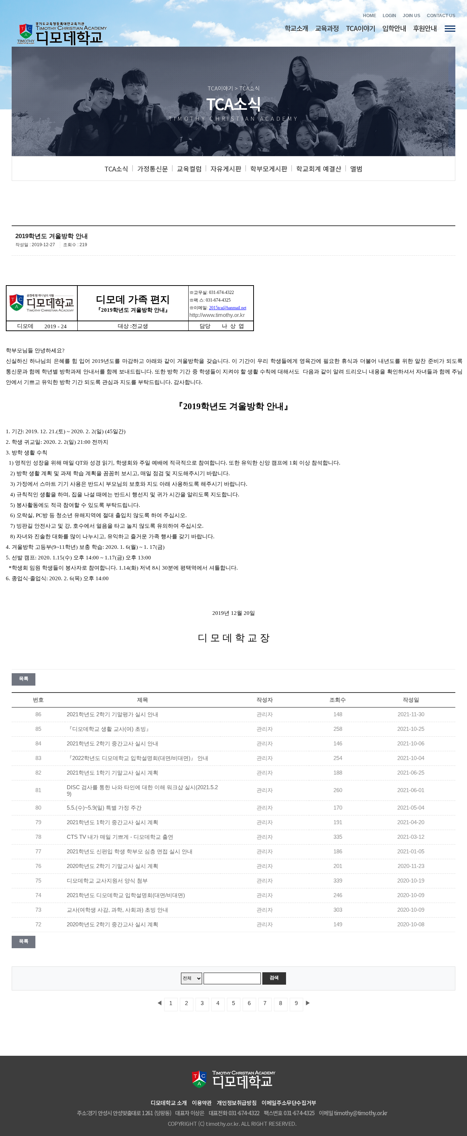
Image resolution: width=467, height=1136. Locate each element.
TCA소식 (116, 168)
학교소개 (296, 28)
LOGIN (389, 15)
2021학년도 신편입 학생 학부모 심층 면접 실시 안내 (130, 851)
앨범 (356, 168)
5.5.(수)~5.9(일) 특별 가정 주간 (104, 808)
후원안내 (424, 28)
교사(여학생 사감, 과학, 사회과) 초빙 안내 (117, 910)
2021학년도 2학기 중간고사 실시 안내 (112, 744)
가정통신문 (152, 168)
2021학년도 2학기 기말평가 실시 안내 (112, 714)
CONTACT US (441, 15)
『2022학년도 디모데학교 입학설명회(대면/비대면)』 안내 (137, 758)
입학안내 (394, 28)
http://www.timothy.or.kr (217, 315)
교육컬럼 (189, 168)
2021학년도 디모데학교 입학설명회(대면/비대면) (126, 895)
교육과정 (327, 28)
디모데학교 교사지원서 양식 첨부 (107, 881)
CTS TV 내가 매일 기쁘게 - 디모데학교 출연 (120, 837)
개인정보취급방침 (236, 1102)
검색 (274, 977)
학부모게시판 (268, 168)
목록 (23, 678)
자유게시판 (226, 168)
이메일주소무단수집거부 (289, 1102)
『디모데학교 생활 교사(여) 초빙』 (109, 729)
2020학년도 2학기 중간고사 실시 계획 (112, 924)
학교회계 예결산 (318, 168)
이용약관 (202, 1102)
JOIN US (411, 15)
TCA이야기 (360, 28)
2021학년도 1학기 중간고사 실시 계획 (112, 822)
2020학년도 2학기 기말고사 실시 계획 (112, 866)
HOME (369, 15)
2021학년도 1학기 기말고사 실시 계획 (112, 773)
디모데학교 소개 (169, 1102)
